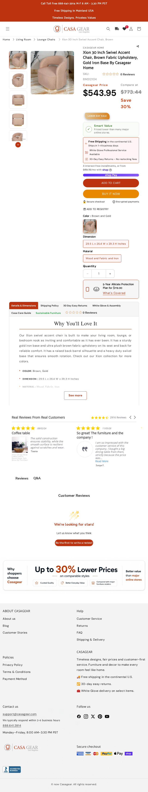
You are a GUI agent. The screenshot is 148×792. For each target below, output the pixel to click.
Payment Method (15, 679)
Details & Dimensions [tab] (23, 305)
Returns (82, 626)
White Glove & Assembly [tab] (106, 305)
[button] (8, 29)
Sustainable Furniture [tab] (48, 313)
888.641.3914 (12, 725)
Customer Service (89, 619)
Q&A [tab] (37, 478)
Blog (6, 626)
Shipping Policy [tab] (50, 305)
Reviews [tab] (22, 478)
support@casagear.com (20, 714)
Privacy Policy (13, 665)
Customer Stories (15, 632)
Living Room (24, 39)
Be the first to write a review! (74, 543)
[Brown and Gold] (90, 226)
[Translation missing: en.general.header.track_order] (117, 29)
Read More (36, 461)
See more (75, 395)
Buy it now (111, 194)
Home (6, 39)
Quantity (89, 266)
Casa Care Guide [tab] (21, 313)
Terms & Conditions (17, 672)
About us (9, 619)
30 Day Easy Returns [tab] (75, 305)
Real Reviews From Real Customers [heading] (38, 417)
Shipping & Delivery (91, 639)
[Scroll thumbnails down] (18, 144)
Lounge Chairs (46, 39)
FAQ (79, 632)
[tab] (81, 313)
